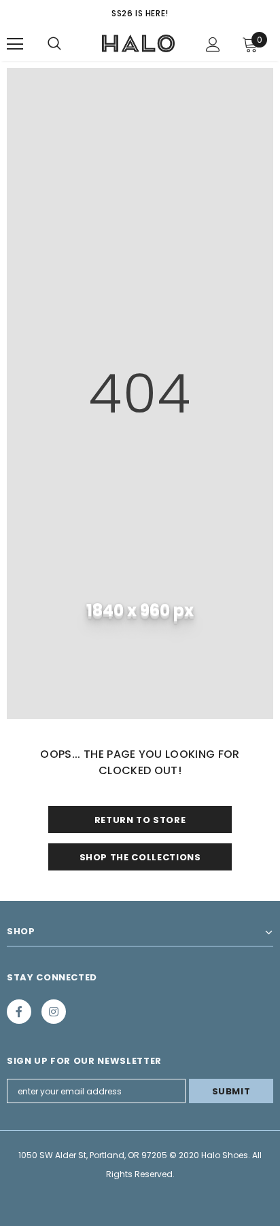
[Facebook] (19, 1011)
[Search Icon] (54, 44)
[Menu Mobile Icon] (15, 44)
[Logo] (138, 43)
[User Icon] (213, 44)
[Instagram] (53, 1011)
